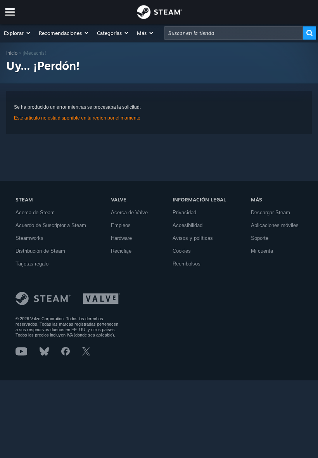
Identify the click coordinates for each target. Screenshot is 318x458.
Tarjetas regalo (32, 264)
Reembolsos (186, 264)
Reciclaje (121, 251)
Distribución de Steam (40, 251)
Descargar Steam (270, 212)
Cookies (182, 251)
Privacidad (184, 212)
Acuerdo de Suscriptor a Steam (51, 225)
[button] (17, 33)
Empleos (121, 225)
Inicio (11, 53)
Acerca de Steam (35, 212)
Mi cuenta (262, 251)
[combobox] (233, 33)
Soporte (259, 238)
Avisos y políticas (193, 238)
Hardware (121, 238)
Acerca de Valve (129, 212)
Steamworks (29, 238)
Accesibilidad (187, 225)
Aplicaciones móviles (275, 225)
